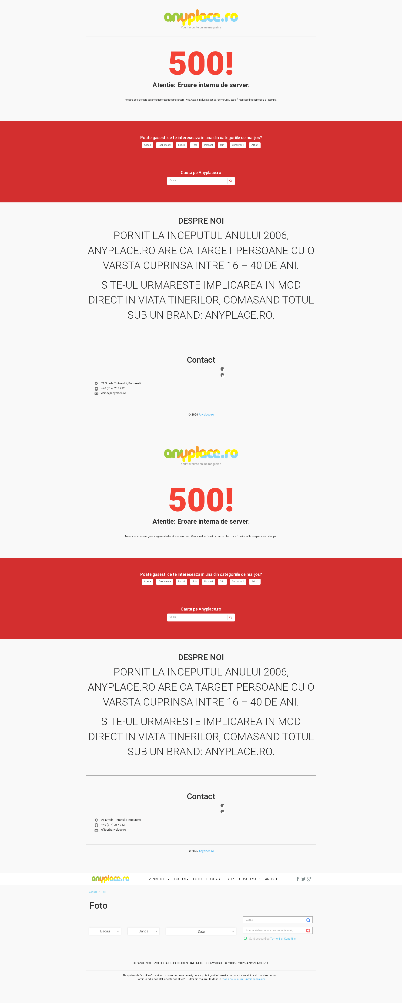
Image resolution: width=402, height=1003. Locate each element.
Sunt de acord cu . (272, 938)
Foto (194, 145)
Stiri (222, 145)
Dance (143, 931)
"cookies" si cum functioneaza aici (243, 979)
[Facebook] (222, 369)
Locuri (181, 145)
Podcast (208, 145)
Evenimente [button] (157, 879)
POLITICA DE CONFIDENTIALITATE (178, 963)
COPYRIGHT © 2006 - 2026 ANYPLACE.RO (237, 963)
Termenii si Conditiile (282, 938)
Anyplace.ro (206, 414)
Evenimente (164, 145)
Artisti (254, 145)
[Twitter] (222, 375)
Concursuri (238, 145)
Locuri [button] (180, 879)
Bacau (105, 931)
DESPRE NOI (142, 963)
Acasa (147, 145)
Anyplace (201, 17)
